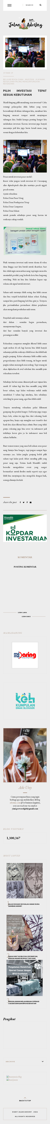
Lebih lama (22, 612)
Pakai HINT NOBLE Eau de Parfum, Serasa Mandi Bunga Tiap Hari (23, 957)
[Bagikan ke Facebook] (20, 502)
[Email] (30, 502)
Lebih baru (26, 616)
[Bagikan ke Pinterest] (27, 502)
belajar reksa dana (13, 79)
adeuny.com (15, 802)
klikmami (40, 79)
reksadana (8, 84)
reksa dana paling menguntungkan (21, 82)
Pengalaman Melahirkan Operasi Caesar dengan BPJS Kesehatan (23, 1002)
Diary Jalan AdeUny (22, 1112)
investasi (29, 79)
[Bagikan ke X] (24, 502)
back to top (25, 1101)
